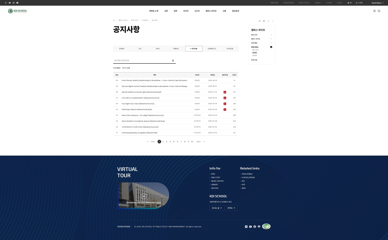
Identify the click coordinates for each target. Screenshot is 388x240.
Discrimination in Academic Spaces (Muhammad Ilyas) (143, 121)
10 (192, 141)
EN (351, 3)
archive (215, 188)
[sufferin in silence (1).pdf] (225, 109)
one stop (215, 177)
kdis (213, 174)
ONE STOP (274, 3)
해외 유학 (257, 35)
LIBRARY (318, 3)
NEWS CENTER (304, 3)
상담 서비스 (255, 50)
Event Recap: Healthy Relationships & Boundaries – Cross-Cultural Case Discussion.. (155, 80)
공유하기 (259, 21)
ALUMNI (329, 3)
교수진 (197, 11)
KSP (243, 185)
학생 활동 (257, 43)
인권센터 (254, 53)
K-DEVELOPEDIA (248, 177)
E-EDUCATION (288, 3)
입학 (175, 11)
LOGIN (360, 3)
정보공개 (235, 11)
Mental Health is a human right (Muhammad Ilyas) (141, 92)
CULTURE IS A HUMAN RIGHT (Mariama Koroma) (140, 98)
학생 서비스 (257, 47)
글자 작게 (273, 21)
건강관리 (254, 55)
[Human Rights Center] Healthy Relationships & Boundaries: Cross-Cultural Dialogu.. (155, 86)
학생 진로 (254, 60)
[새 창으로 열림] (266, 226)
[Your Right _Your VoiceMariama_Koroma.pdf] (225, 104)
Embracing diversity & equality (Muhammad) (139, 133)
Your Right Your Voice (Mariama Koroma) (138, 104)
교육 (166, 11)
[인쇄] (264, 21)
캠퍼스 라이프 (211, 11)
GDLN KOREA (247, 174)
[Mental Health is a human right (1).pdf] (225, 92)
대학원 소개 (153, 11)
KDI (243, 181)
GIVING (339, 3)
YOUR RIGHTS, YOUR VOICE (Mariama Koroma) (140, 127)
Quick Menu (379, 4)
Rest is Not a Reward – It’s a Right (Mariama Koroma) (143, 115)
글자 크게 (268, 21)
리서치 (185, 11)
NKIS (244, 188)
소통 (224, 11)
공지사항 (154, 20)
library (214, 185)
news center (217, 181)
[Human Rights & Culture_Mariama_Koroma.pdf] (225, 98)
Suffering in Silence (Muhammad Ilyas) (137, 109)
